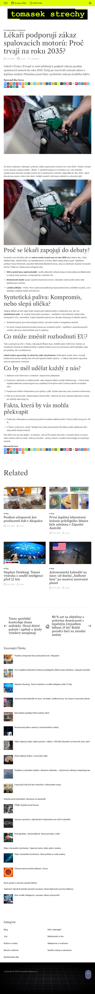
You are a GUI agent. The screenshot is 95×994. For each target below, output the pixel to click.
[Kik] (29, 83)
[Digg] (17, 86)
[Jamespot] (52, 83)
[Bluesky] (5, 86)
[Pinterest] (17, 83)
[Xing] (11, 86)
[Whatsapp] (26, 83)
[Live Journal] (73, 83)
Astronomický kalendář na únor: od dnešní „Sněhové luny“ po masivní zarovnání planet (68, 577)
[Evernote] (32, 83)
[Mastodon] (20, 83)
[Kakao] (38, 83)
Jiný (5, 936)
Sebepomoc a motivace (58, 943)
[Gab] (14, 86)
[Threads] (61, 83)
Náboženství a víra (55, 936)
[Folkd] (49, 83)
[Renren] (64, 83)
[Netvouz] (58, 83)
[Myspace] (70, 83)
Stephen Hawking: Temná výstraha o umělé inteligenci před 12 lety (23, 575)
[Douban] (55, 83)
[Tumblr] (47, 83)
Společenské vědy (11, 957)
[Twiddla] (20, 86)
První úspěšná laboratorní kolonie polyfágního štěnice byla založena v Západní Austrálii (68, 523)
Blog (7, 513)
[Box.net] (82, 83)
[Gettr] (8, 86)
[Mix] (23, 83)
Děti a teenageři (54, 929)
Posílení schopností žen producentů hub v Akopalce (23, 519)
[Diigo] (79, 83)
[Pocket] (67, 83)
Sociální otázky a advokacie (15, 30)
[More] (23, 86)
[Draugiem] (44, 83)
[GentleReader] (41, 83)
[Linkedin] (14, 83)
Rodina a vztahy (11, 943)
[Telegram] (35, 83)
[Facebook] (5, 83)
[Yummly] (85, 83)
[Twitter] (88, 83)
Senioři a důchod (11, 950)
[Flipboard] (76, 83)
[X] (8, 83)
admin (23, 59)
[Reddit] (11, 83)
